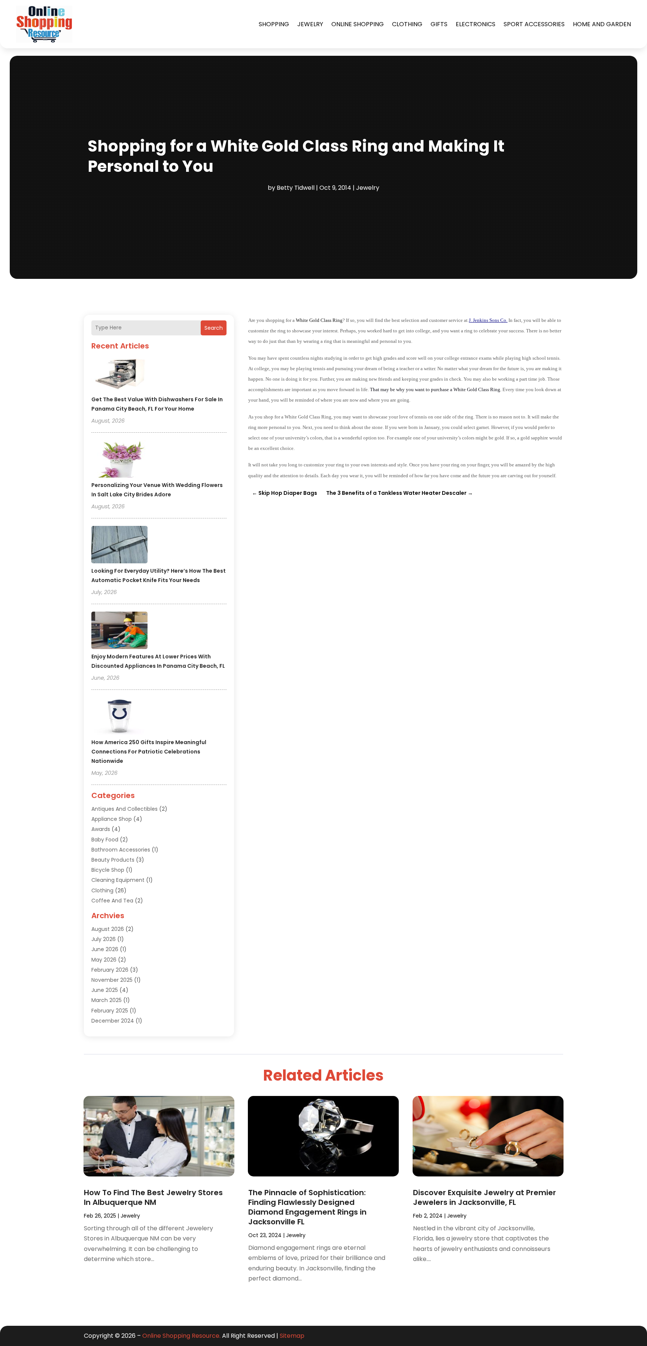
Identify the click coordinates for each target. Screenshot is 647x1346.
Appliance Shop (111, 819)
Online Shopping (357, 24)
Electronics (475, 24)
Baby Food (104, 839)
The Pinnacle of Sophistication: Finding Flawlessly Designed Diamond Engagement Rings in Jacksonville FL (307, 1207)
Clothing (407, 24)
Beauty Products (112, 860)
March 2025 (106, 1000)
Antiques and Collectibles (124, 809)
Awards (100, 829)
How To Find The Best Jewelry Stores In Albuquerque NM (153, 1197)
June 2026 (104, 949)
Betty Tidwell (296, 187)
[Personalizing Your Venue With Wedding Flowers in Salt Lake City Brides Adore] (119, 460)
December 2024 (112, 1020)
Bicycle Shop (107, 870)
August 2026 (107, 929)
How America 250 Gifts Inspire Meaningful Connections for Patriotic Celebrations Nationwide (148, 752)
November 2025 (112, 980)
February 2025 (109, 1010)
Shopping (274, 24)
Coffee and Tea (112, 900)
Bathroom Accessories (120, 849)
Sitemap (292, 1335)
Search (213, 328)
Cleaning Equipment (118, 880)
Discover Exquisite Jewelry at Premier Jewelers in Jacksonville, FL (484, 1197)
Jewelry (310, 24)
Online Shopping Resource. (181, 1335)
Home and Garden (602, 24)
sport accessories (534, 24)
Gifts (439, 24)
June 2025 (104, 990)
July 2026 (103, 939)
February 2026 (109, 970)
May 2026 (103, 959)
